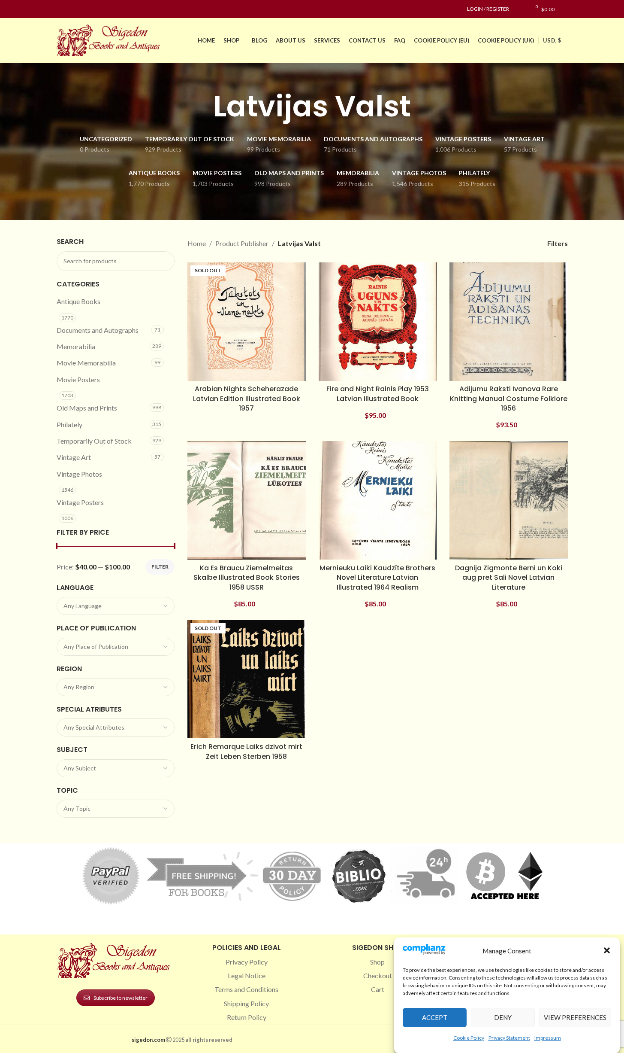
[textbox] (116, 606)
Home (196, 243)
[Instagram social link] (72, 9)
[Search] (565, 9)
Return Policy (246, 1017)
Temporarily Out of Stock (94, 441)
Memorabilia (76, 346)
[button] (607, 950)
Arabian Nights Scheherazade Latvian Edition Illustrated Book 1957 (246, 398)
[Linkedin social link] (92, 9)
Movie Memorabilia (86, 363)
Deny (503, 1017)
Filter (160, 566)
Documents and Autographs (98, 330)
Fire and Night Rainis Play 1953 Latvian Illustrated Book (377, 393)
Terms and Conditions (246, 989)
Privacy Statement (509, 1037)
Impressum (547, 1037)
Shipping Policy (246, 1003)
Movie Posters (78, 379)
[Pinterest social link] (82, 9)
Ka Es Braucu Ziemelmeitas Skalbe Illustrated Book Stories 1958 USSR (246, 577)
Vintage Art (74, 457)
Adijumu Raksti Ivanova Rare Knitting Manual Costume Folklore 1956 (508, 398)
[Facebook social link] (62, 9)
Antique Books (78, 301)
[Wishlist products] (520, 9)
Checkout (377, 975)
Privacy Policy (247, 962)
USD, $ (552, 40)
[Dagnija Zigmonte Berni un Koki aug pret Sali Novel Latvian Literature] (508, 500)
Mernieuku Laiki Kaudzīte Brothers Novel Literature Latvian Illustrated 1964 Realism (377, 577)
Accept (434, 1017)
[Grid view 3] (504, 243)
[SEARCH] (165, 261)
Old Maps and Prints (87, 408)
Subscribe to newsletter (120, 998)
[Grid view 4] (521, 243)
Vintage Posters (80, 502)
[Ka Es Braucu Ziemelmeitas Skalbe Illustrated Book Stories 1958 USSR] (246, 500)
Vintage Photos (79, 474)
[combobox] (116, 606)
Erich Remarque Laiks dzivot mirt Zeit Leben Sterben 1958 (246, 751)
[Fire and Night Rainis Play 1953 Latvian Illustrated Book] (378, 321)
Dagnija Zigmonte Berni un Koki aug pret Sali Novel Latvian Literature (508, 577)
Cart (377, 989)
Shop (377, 962)
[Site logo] (110, 39)
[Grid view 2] (489, 243)
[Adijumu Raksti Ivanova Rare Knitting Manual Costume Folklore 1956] (508, 321)
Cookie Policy (468, 1037)
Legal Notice (246, 975)
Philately (69, 424)
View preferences (575, 1017)
